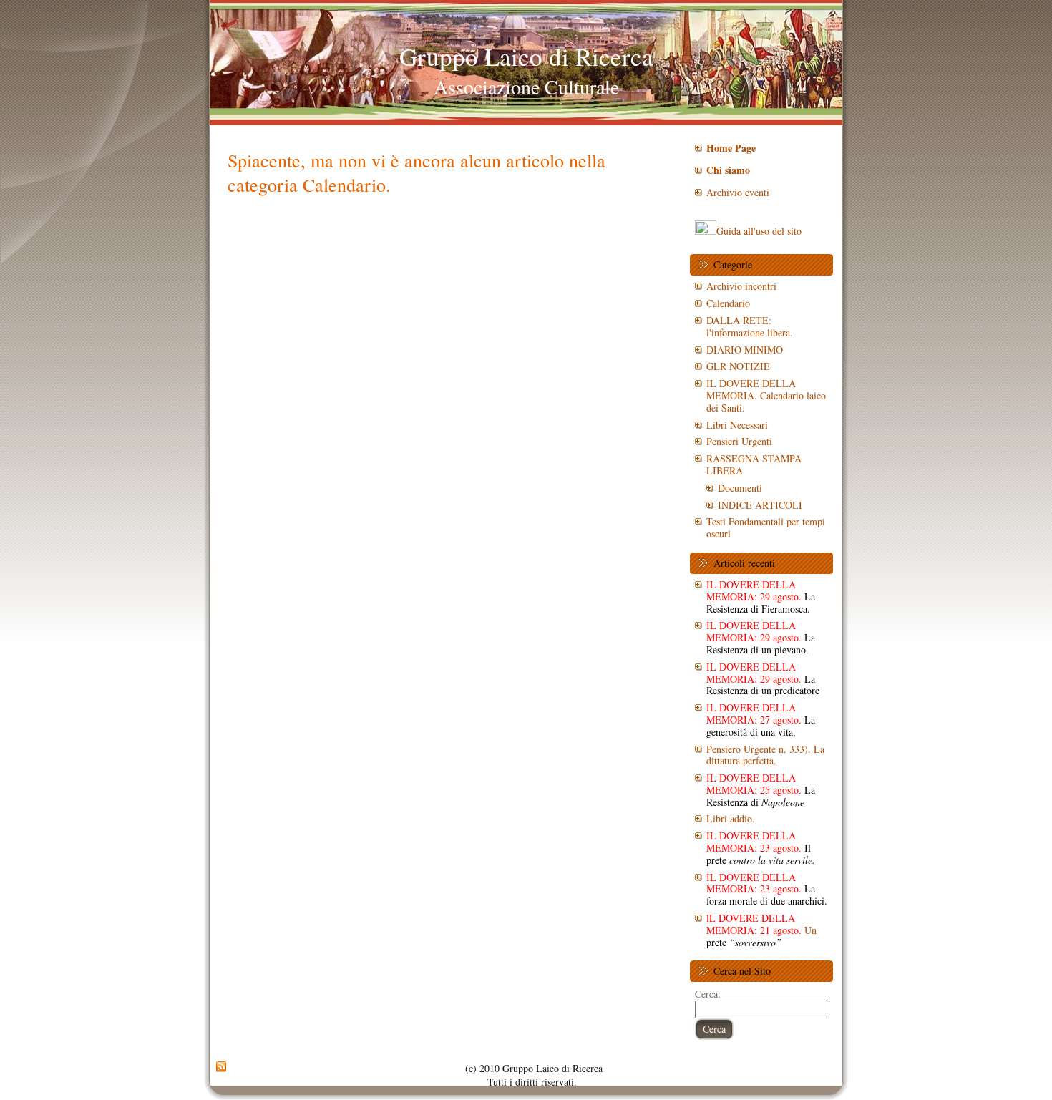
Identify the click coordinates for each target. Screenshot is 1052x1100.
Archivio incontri (741, 286)
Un (761, 930)
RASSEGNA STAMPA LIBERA (754, 464)
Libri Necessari (737, 425)
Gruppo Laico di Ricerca (526, 56)
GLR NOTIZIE (738, 366)
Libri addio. (730, 818)
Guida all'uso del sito (759, 231)
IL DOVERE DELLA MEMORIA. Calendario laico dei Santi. (766, 395)
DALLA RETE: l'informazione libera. (749, 326)
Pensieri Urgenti (739, 441)
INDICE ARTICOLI (760, 505)
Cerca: (708, 994)
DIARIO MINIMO (744, 349)
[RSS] (221, 1067)
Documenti (740, 488)
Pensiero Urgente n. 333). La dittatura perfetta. (765, 755)
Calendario (728, 303)
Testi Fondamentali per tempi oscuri (765, 527)
